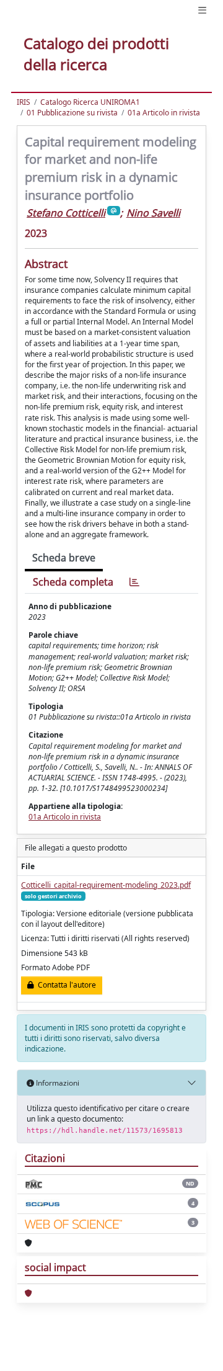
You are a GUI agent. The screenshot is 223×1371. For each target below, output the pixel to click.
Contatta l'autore (65, 985)
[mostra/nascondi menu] (202, 10)
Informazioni (56, 1083)
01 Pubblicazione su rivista (72, 112)
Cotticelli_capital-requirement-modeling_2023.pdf (106, 885)
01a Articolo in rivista (164, 112)
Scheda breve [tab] (63, 558)
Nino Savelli (153, 213)
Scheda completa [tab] (73, 582)
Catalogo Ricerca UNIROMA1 (90, 102)
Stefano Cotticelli (66, 213)
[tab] (134, 582)
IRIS (23, 102)
